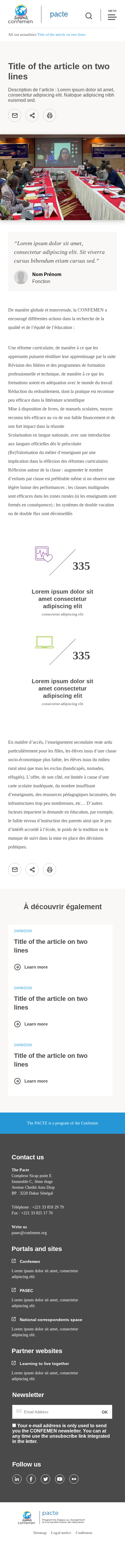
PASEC (26, 1290)
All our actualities (22, 34)
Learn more (36, 966)
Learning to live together (44, 1363)
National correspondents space (50, 1319)
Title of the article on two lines (51, 946)
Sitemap (40, 1532)
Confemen (29, 1261)
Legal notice (61, 1532)
